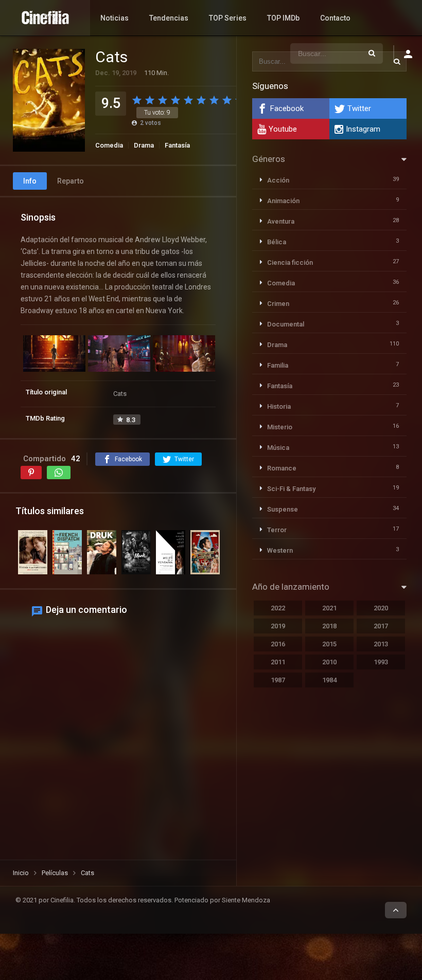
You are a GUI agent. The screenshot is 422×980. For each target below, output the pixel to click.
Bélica (276, 242)
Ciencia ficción (290, 262)
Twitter (359, 108)
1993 (381, 662)
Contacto (335, 18)
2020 (381, 608)
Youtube (283, 129)
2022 (278, 608)
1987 (278, 680)
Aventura (280, 221)
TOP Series (228, 18)
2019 (278, 626)
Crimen (278, 303)
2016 (278, 644)
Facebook (287, 108)
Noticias (114, 18)
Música (278, 447)
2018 (329, 626)
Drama (144, 145)
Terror (277, 530)
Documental (285, 324)
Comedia (109, 145)
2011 (278, 662)
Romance (281, 468)
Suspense (282, 509)
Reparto (70, 181)
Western (280, 550)
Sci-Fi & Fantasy (291, 489)
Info (30, 181)
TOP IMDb (283, 18)
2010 (329, 662)
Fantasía (177, 145)
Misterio (279, 427)
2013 (381, 644)
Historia (279, 406)
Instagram (363, 129)
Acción (278, 180)
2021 (329, 608)
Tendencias (168, 18)
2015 (329, 644)
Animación (283, 201)
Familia (277, 365)
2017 (381, 626)
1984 (329, 680)
